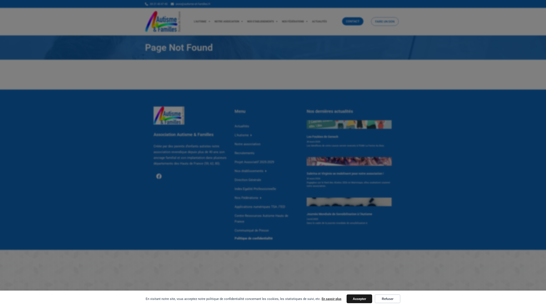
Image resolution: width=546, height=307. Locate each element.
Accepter (359, 299)
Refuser (388, 299)
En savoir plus (331, 299)
